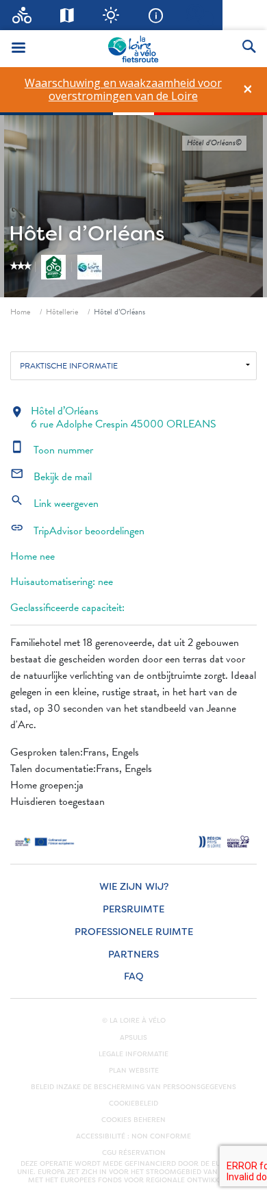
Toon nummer (51, 450)
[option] (123, 90)
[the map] (66, 15)
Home (20, 312)
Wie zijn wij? (133, 887)
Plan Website (134, 1071)
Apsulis (133, 1038)
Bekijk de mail (51, 477)
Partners (133, 954)
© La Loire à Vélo (134, 1021)
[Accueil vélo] (22, 15)
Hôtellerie (62, 312)
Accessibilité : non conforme (133, 1136)
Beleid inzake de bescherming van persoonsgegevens (133, 1087)
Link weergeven (54, 503)
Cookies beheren (133, 1120)
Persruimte (133, 909)
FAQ (134, 976)
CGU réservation (134, 1153)
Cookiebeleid (133, 1103)
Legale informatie (133, 1054)
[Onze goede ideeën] (111, 15)
